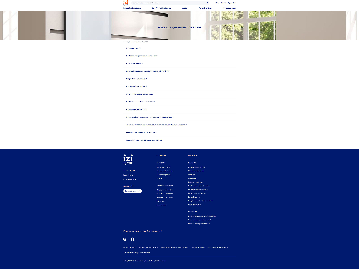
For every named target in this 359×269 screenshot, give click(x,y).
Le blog (217, 3)
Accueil (125, 42)
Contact (223, 3)
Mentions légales (129, 247)
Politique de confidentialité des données (174, 247)
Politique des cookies (198, 247)
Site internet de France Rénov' (218, 247)
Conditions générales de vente (148, 247)
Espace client (232, 3)
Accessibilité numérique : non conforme (136, 253)
